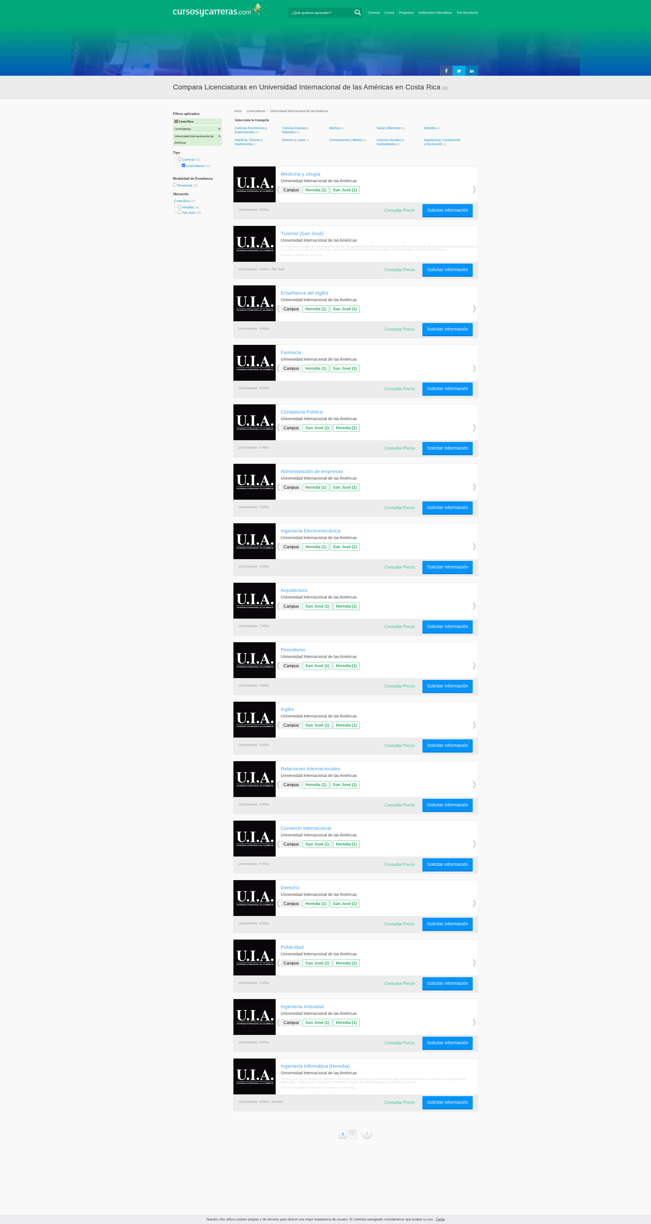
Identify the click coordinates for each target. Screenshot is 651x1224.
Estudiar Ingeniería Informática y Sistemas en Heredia (318, 1088)
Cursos (389, 12)
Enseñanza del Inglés (304, 293)
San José (188, 213)
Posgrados (406, 12)
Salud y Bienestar (389, 128)
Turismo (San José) (302, 233)
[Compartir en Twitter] (459, 71)
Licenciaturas (195, 166)
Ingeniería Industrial (302, 1006)
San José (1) (345, 190)
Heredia (188, 207)
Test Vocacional (467, 12)
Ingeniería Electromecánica (311, 530)
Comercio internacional (306, 828)
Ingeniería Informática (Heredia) (315, 1066)
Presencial (185, 185)
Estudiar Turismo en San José (301, 255)
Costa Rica (182, 201)
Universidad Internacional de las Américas (299, 111)
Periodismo (293, 649)
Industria (430, 128)
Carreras (374, 12)
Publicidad (292, 947)
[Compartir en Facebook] (446, 71)
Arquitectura (294, 590)
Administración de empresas (312, 471)
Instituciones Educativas (435, 12)
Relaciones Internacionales (310, 768)
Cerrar (440, 1219)
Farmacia (291, 352)
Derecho (290, 887)
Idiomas (335, 128)
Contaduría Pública (302, 412)
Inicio (238, 111)
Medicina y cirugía (300, 174)
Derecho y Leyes (294, 140)
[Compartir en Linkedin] (471, 71)
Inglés (287, 709)
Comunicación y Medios (346, 140)
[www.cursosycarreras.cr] (217, 11)
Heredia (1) (315, 190)
